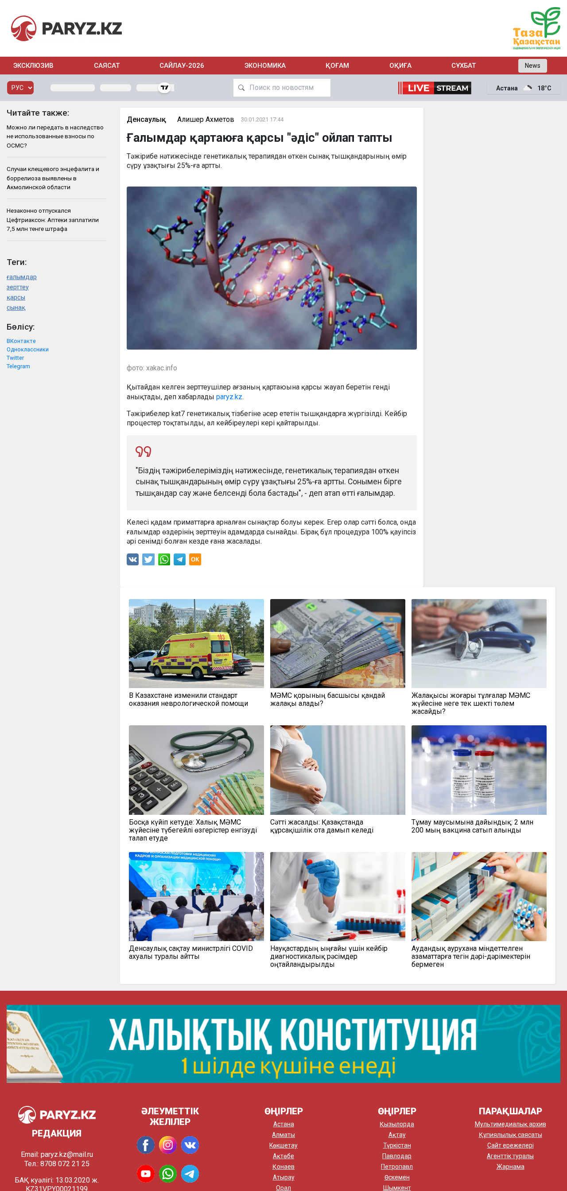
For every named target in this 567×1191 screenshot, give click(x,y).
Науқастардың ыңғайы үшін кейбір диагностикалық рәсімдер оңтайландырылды (329, 957)
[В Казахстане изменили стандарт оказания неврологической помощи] (196, 643)
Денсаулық (146, 119)
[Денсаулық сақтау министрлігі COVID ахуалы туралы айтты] (196, 896)
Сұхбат (463, 66)
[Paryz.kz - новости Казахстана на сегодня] (66, 28)
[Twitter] (148, 561)
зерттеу (18, 287)
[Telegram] (180, 561)
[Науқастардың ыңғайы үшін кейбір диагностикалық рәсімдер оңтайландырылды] (337, 896)
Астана (283, 1124)
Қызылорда (397, 1124)
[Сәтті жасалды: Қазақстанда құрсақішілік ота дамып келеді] (337, 769)
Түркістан (397, 1145)
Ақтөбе (283, 1156)
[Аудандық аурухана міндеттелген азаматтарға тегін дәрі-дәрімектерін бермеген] (479, 896)
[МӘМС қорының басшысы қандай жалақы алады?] (337, 643)
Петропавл (397, 1166)
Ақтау (397, 1134)
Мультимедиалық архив (510, 1124)
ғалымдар (22, 277)
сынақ (16, 307)
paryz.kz (229, 397)
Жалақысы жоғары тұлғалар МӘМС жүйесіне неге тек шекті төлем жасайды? (471, 704)
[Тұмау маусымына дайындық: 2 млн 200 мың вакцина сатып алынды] (479, 769)
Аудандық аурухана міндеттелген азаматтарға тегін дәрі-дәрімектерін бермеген (471, 957)
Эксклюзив (33, 66)
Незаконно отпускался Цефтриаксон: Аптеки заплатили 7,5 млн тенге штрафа (53, 219)
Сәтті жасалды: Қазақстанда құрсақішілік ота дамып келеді (321, 826)
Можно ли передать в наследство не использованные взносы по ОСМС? (55, 136)
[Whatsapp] (164, 561)
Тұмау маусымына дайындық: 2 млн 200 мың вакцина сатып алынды (472, 826)
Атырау (284, 1177)
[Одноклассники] (195, 561)
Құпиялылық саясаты (510, 1134)
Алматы (283, 1134)
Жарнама (510, 1166)
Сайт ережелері (510, 1145)
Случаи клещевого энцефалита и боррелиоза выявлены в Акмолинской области (53, 178)
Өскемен (397, 1177)
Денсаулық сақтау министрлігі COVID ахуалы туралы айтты (191, 953)
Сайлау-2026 (181, 66)
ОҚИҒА (400, 66)
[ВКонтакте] (133, 561)
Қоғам (337, 66)
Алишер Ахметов (205, 119)
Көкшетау (283, 1145)
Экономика (265, 66)
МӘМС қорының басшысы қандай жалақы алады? (327, 700)
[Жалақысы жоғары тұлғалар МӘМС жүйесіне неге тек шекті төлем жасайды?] (479, 643)
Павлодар (397, 1156)
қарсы (16, 297)
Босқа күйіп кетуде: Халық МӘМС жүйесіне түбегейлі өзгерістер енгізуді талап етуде (193, 830)
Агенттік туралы (510, 1156)
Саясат (107, 66)
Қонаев (283, 1166)
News (532, 65)
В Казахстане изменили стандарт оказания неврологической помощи (188, 700)
